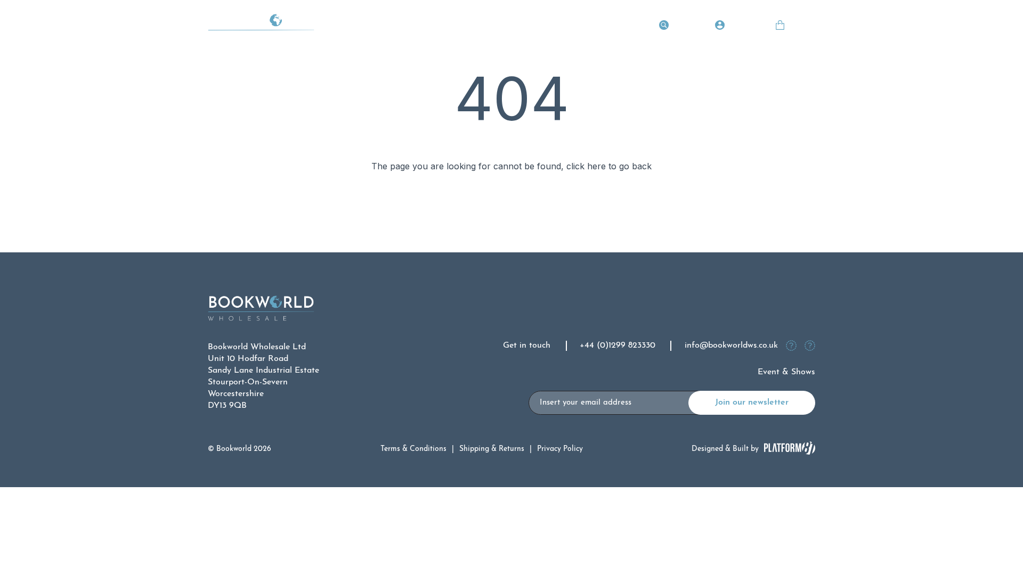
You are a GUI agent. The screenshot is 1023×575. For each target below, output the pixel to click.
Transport (374, 26)
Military (579, 26)
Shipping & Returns (491, 449)
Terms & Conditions (413, 449)
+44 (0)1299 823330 (617, 345)
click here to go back (609, 166)
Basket (802, 26)
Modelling (528, 26)
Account (743, 26)
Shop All (627, 26)
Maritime (475, 26)
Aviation (425, 26)
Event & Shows (786, 372)
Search (685, 26)
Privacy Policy (560, 449)
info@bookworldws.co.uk (731, 345)
